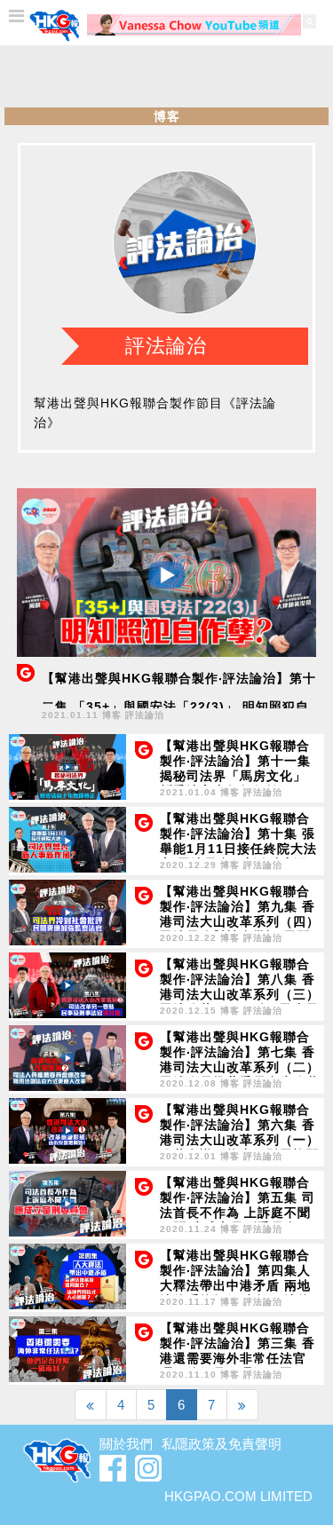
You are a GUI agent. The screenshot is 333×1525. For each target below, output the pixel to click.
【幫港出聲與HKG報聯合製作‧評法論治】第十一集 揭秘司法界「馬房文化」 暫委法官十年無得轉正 (235, 768)
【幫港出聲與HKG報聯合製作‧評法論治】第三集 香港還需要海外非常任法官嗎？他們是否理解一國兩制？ (237, 1358)
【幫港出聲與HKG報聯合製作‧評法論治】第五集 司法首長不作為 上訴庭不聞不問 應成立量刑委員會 (237, 1205)
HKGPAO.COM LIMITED (238, 1496)
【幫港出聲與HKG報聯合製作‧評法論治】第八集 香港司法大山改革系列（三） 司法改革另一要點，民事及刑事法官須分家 (240, 994)
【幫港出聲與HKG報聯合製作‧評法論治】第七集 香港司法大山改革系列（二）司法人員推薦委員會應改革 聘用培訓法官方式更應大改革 (240, 1074)
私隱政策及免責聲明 (221, 1443)
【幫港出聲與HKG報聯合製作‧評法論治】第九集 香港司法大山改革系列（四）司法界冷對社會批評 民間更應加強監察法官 (240, 921)
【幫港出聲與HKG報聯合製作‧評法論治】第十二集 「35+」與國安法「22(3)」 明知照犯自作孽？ (179, 706)
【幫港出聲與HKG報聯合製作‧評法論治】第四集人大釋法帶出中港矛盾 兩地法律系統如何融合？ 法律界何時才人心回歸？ (235, 1285)
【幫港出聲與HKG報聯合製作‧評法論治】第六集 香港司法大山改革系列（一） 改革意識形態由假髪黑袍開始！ (240, 1139)
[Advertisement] (167, 76)
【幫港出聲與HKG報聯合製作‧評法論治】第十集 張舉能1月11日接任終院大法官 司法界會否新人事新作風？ (238, 848)
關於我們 (126, 1443)
